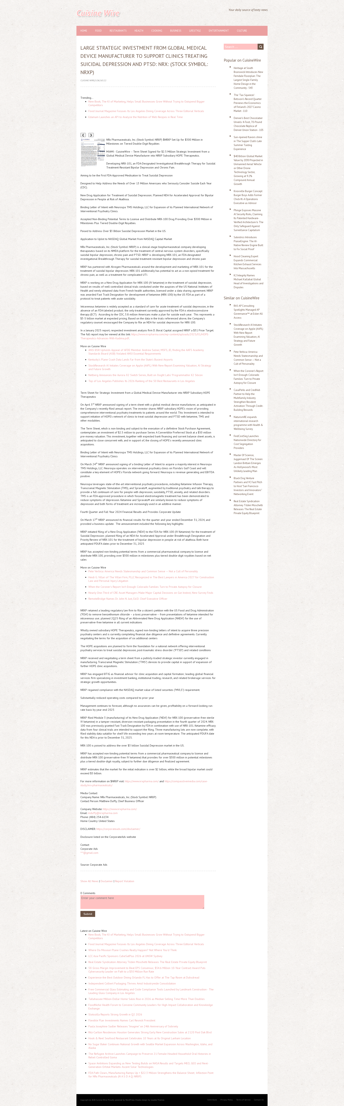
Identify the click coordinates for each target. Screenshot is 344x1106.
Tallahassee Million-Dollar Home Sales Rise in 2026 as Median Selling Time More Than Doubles (146, 999)
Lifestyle (195, 30)
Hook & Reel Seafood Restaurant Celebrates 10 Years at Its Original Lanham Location (139, 1038)
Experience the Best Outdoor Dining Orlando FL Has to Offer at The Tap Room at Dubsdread (143, 977)
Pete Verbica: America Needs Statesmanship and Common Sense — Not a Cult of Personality (143, 571)
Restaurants (118, 30)
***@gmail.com (89, 853)
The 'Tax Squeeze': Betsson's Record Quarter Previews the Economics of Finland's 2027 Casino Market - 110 (248, 103)
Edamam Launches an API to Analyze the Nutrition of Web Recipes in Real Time (135, 117)
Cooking (156, 30)
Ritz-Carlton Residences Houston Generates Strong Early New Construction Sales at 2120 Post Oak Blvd (150, 1032)
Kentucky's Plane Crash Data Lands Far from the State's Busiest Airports (130, 359)
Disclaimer (107, 881)
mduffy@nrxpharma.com (103, 813)
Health (139, 30)
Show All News (89, 881)
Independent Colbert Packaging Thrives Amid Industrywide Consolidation (132, 983)
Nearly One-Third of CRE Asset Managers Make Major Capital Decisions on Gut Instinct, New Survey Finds (150, 593)
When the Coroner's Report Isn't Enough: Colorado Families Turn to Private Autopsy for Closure (145, 587)
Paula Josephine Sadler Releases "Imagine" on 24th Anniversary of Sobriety (133, 1026)
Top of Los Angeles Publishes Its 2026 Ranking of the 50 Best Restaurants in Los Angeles (141, 381)
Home (83, 30)
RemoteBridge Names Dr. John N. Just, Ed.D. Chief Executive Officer (127, 598)
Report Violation (124, 881)
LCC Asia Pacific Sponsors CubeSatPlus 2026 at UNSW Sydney (125, 956)
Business (175, 30)
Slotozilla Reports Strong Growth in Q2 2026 (115, 1014)
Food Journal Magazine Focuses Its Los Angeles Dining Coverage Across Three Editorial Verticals (146, 111)
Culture (242, 30)
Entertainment (219, 30)
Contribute (212, 1099)
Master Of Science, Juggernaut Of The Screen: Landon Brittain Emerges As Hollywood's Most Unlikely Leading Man (248, 463)
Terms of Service (243, 1099)
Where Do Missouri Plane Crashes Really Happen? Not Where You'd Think (132, 950)
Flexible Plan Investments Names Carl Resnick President (121, 1020)
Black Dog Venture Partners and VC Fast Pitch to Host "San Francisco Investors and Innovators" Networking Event (248, 486)
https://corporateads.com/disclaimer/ (118, 829)
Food (98, 30)
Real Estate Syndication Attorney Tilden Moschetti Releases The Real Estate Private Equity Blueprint (147, 962)
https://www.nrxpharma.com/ (120, 809)
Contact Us (259, 1099)
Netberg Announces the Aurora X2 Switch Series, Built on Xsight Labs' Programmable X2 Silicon (145, 375)
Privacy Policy (226, 1099)
